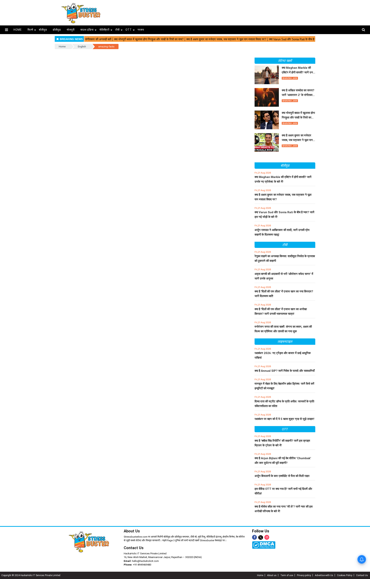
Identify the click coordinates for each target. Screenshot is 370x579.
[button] (6, 30)
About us (272, 575)
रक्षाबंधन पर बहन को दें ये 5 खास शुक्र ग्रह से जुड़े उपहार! (284, 419)
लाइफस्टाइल (285, 341)
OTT (128, 29)
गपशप (141, 29)
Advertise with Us (324, 575)
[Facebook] (254, 537)
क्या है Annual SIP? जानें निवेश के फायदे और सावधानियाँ (284, 371)
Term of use (286, 575)
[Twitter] (260, 537)
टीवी (117, 29)
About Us (132, 531)
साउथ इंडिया (87, 29)
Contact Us (134, 547)
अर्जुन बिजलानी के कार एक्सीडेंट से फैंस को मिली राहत (282, 476)
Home (62, 46)
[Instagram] (266, 537)
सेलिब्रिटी (104, 29)
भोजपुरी (71, 29)
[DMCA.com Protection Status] (263, 545)
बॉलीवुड (43, 29)
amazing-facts (106, 46)
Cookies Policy (344, 575)
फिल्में (30, 29)
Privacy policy (304, 575)
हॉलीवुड (57, 29)
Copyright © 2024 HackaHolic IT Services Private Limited (30, 575)
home (17, 29)
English (82, 46)
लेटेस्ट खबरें (285, 61)
